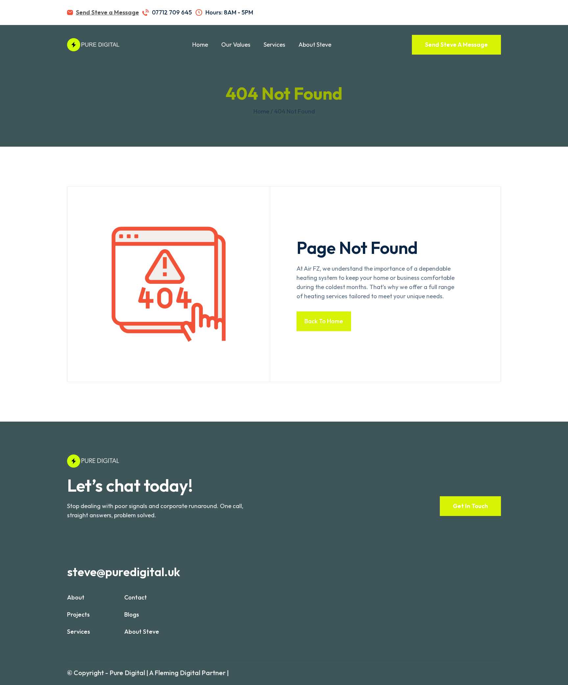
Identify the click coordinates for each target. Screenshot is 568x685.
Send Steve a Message (107, 12)
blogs (131, 614)
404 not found (294, 111)
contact (135, 597)
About (75, 597)
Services (274, 44)
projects (78, 614)
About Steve (314, 44)
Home (200, 44)
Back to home (323, 321)
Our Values (235, 44)
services (78, 631)
